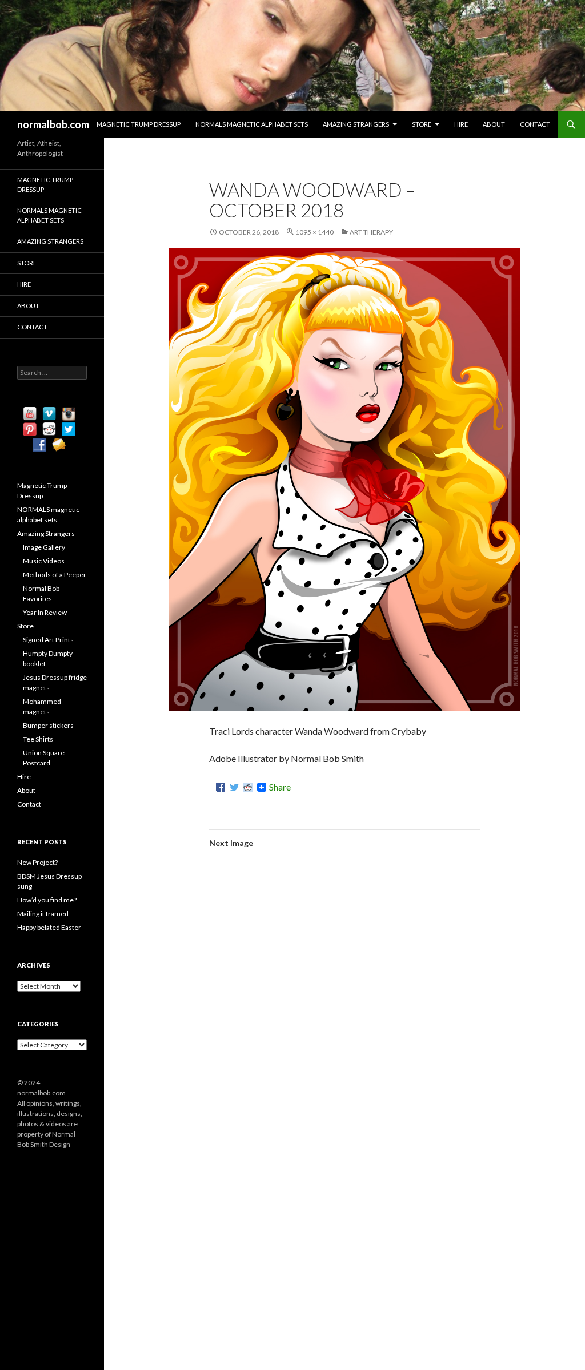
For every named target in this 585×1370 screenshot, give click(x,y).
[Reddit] (248, 787)
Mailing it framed (43, 913)
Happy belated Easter (49, 927)
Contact (535, 124)
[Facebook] (220, 787)
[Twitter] (234, 787)
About (494, 124)
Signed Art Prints (48, 639)
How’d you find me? (47, 900)
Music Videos (44, 561)
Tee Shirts (38, 739)
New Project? (37, 862)
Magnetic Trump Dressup (139, 124)
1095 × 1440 (314, 232)
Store (421, 124)
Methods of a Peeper (54, 574)
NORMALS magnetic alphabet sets (251, 124)
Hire (461, 124)
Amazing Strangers (356, 124)
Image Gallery (44, 547)
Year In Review (45, 612)
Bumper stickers (48, 725)
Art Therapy (371, 232)
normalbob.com (53, 124)
